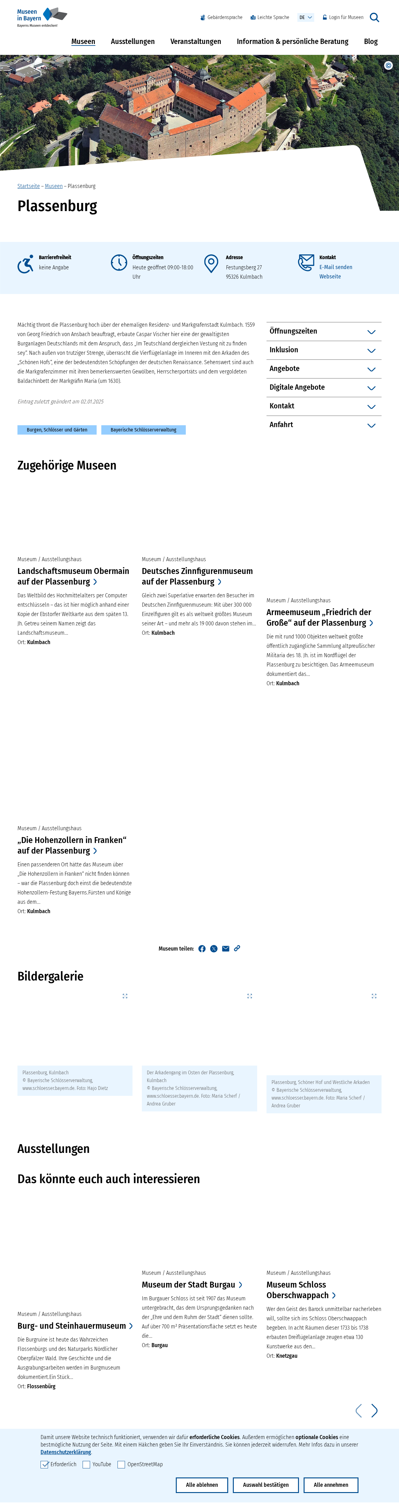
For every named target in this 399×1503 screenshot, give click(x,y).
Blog (371, 41)
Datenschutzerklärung (66, 1452)
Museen (83, 41)
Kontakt (328, 257)
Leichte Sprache (273, 17)
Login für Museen (346, 17)
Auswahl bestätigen (266, 1484)
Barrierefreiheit (55, 257)
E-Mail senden (336, 267)
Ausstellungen (133, 41)
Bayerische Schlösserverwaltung (143, 430)
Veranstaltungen (196, 41)
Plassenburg (81, 186)
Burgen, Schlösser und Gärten (57, 430)
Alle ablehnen (202, 1484)
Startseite (28, 186)
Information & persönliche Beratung (293, 41)
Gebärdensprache (225, 17)
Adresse (234, 257)
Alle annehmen (331, 1484)
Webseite (330, 276)
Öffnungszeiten (147, 257)
